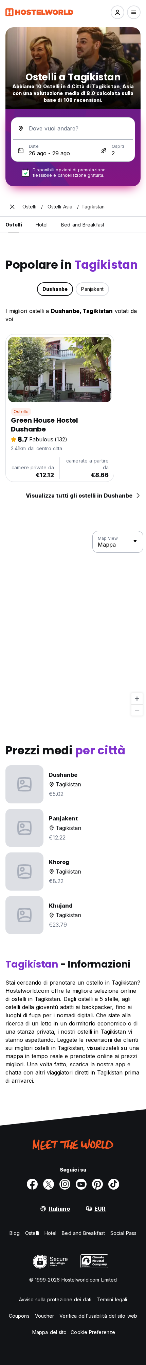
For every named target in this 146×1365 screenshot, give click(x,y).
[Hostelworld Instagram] (64, 1184)
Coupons (19, 1316)
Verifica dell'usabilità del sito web (98, 1316)
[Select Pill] (117, 12)
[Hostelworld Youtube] (81, 1184)
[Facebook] (32, 1184)
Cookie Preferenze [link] (93, 1332)
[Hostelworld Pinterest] (97, 1184)
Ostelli (32, 1233)
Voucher (44, 1316)
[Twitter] (48, 1184)
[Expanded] (12, 207)
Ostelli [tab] (13, 224)
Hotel (50, 1233)
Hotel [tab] (42, 224)
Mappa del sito (49, 1332)
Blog (15, 1233)
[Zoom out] (137, 710)
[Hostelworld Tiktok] (113, 1184)
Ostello (21, 411)
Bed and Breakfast (83, 1233)
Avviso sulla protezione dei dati (55, 1299)
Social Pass (123, 1233)
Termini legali (112, 1299)
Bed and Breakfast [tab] (82, 224)
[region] (73, 623)
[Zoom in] (137, 698)
